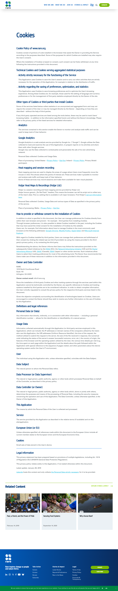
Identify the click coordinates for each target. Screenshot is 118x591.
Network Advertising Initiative (69, 249)
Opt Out (62, 161)
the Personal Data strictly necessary (65, 472)
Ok (102, 588)
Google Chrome (52, 231)
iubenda (19, 472)
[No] (116, 588)
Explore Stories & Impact (100, 486)
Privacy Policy (52, 161)
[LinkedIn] (6, 574)
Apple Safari (76, 231)
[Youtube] (19, 574)
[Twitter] (13, 574)
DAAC (39, 252)
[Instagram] (10, 574)
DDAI (52, 252)
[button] (96, 5)
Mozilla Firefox (65, 231)
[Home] (13, 5)
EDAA (48, 249)
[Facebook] (15, 574)
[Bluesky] (23, 574)
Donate (104, 5)
